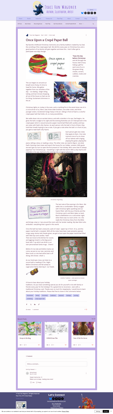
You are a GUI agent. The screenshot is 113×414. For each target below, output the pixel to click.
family (37, 295)
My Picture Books (58, 23)
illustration (30, 295)
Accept (106, 411)
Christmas (45, 295)
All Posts (20, 23)
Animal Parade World (71, 23)
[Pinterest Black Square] (92, 13)
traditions (53, 295)
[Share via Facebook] (26, 304)
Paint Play (47, 23)
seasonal (61, 295)
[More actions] (86, 35)
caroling (76, 295)
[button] (93, 18)
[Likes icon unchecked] (31, 382)
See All (93, 319)
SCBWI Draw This (52, 338)
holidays (68, 295)
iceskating (30, 298)
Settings (98, 411)
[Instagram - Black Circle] (85, 13)
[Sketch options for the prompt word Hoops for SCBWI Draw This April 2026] (56, 328)
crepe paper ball (40, 298)
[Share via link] (39, 304)
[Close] (111, 411)
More (80, 23)
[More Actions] (86, 373)
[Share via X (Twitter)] (31, 304)
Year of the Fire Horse (80, 338)
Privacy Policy (20, 398)
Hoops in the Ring (25, 338)
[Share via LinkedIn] (35, 304)
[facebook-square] (88, 13)
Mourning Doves (38, 23)
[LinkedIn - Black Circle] (95, 13)
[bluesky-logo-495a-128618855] (82, 13)
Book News (28, 23)
